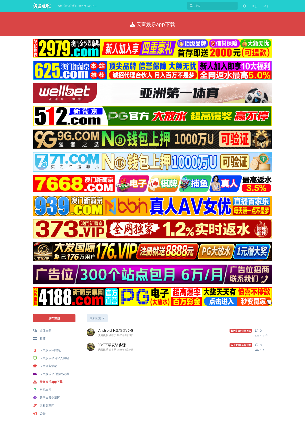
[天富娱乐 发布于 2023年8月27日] (91, 332)
